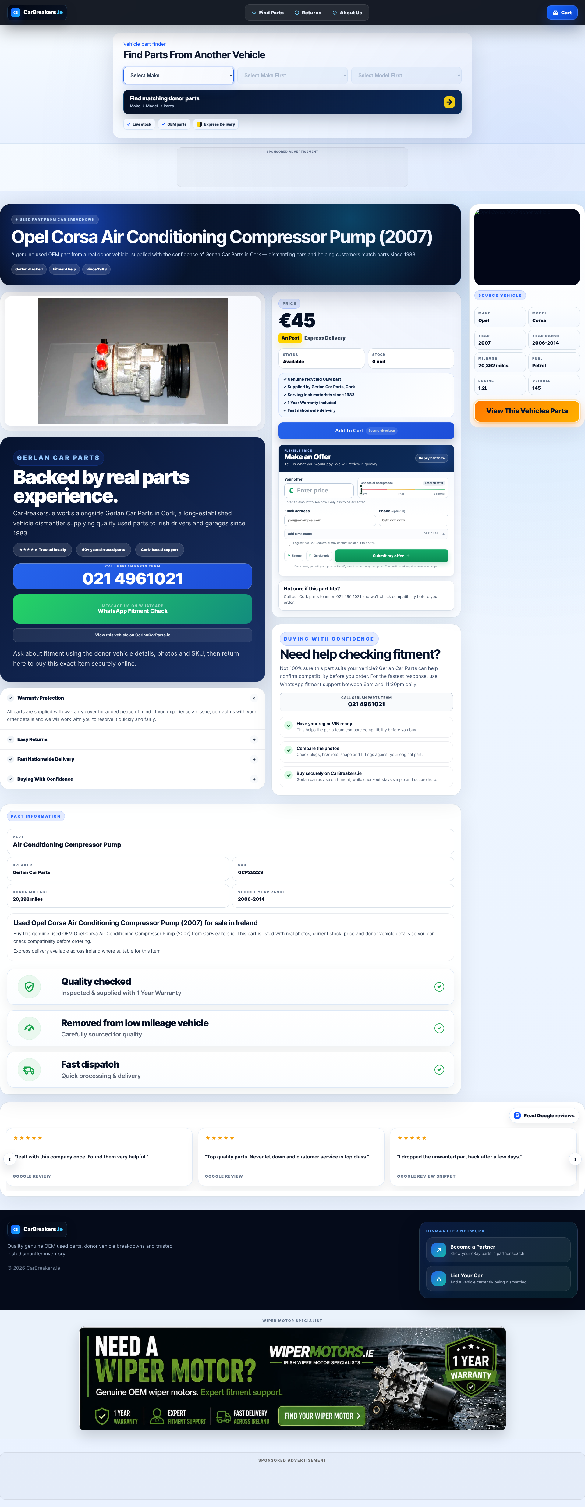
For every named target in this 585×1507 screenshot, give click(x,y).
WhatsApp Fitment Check (133, 611)
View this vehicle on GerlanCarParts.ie (132, 635)
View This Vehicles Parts (527, 411)
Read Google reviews (545, 1115)
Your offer (293, 479)
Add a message (363, 534)
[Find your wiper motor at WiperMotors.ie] (292, 1378)
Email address (297, 511)
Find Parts (271, 12)
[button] (292, 102)
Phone (392, 511)
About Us (351, 12)
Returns (311, 12)
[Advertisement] (293, 169)
